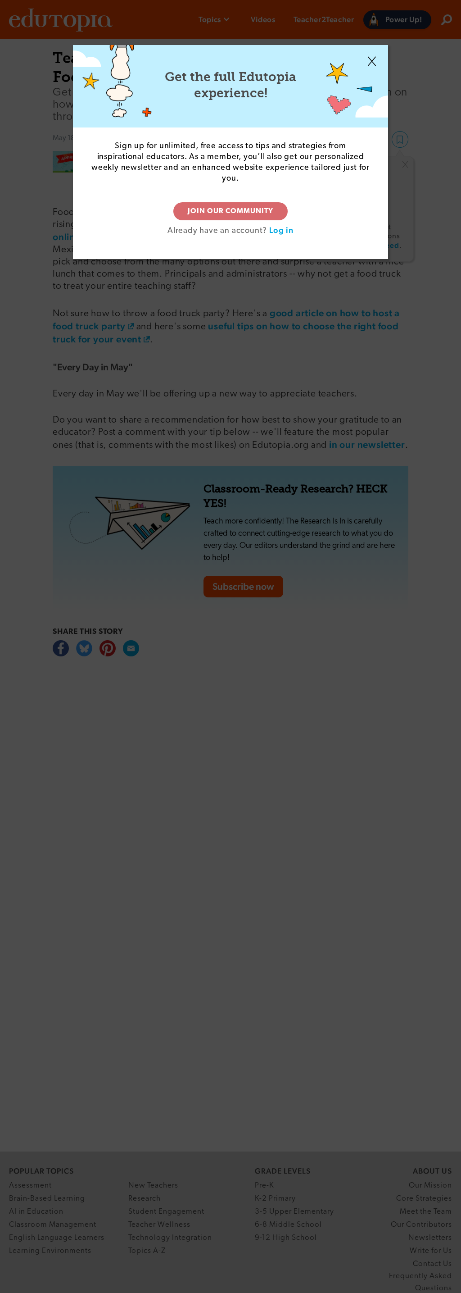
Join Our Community (230, 211)
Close (372, 61)
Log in (281, 230)
